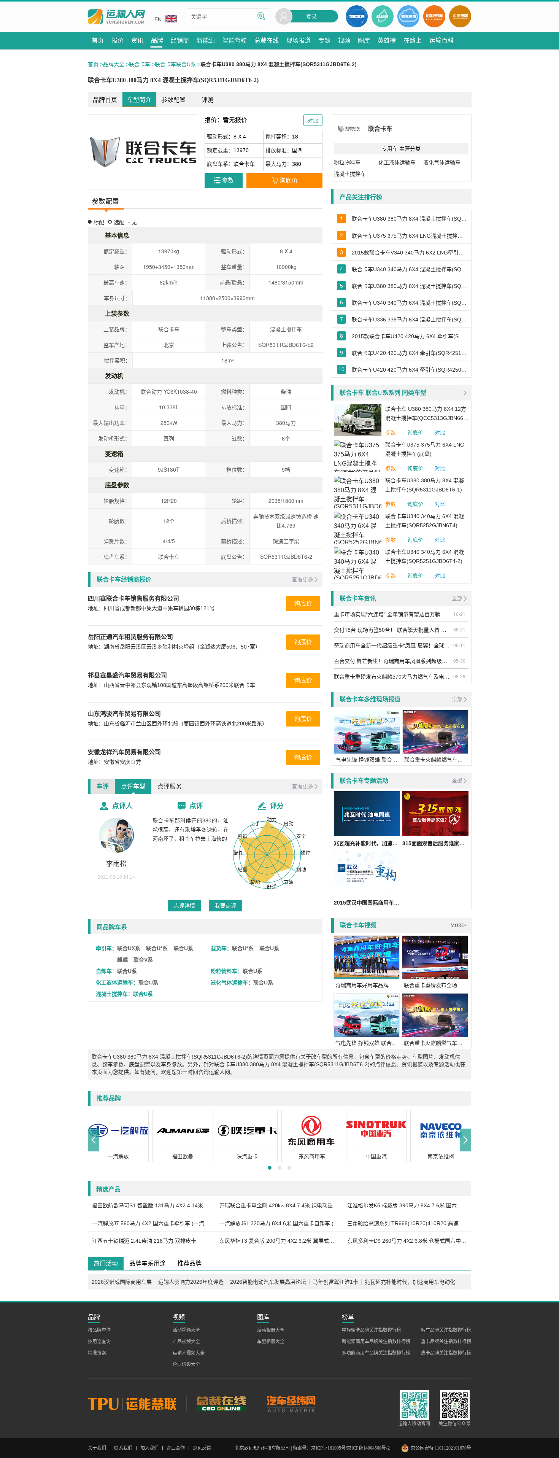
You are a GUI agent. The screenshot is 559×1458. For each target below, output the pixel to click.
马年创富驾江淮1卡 (335, 1282)
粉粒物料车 (347, 162)
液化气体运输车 (442, 162)
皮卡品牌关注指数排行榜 (446, 1353)
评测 (208, 100)
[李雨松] (116, 835)
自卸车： (106, 971)
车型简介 (139, 100)
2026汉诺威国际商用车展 (122, 1282)
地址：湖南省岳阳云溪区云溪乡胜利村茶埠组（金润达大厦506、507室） (174, 647)
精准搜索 (97, 1353)
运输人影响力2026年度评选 (191, 1282)
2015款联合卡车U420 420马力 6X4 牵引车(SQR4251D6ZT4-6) (409, 336)
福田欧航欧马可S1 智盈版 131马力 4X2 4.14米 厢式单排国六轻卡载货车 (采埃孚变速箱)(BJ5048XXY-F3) (152, 1205)
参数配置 (173, 100)
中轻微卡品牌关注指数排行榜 (371, 1330)
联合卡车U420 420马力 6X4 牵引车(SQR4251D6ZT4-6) (409, 353)
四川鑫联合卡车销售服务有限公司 (133, 598)
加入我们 (149, 1448)
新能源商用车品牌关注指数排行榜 (376, 1341)
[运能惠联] (137, 1403)
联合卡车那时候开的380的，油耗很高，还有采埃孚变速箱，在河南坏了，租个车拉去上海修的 (190, 829)
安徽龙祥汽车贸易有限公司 (124, 752)
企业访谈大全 (186, 1364)
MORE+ (459, 925)
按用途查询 (99, 1341)
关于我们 (97, 1448)
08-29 (459, 676)
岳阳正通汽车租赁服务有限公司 (130, 637)
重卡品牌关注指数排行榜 (446, 1341)
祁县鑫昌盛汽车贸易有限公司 (127, 675)
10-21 (459, 614)
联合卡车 (139, 64)
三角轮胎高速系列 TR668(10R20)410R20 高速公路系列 (407, 1223)
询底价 (303, 603)
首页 (93, 64)
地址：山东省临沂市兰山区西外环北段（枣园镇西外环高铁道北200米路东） (177, 723)
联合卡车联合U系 (175, 64)
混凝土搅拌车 (350, 174)
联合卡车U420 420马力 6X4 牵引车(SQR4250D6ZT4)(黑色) (409, 370)
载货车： (221, 948)
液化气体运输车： (232, 982)
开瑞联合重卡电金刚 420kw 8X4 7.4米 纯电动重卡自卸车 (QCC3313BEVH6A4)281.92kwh (279, 1205)
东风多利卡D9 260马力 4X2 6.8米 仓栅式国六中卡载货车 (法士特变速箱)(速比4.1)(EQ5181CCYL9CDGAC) (407, 1241)
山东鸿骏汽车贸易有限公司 (124, 714)
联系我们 (123, 1448)
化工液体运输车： (117, 982)
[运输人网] (116, 17)
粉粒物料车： (227, 971)
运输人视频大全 (189, 1353)
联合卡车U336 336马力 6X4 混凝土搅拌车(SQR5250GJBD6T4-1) (409, 319)
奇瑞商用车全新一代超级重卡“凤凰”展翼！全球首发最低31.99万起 (392, 645)
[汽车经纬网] (291, 1403)
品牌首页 (105, 100)
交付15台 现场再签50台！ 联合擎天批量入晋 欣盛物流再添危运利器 (392, 629)
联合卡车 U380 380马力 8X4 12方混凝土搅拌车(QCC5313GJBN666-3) (426, 414)
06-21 (459, 629)
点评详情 (184, 906)
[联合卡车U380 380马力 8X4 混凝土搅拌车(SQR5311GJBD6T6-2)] (143, 152)
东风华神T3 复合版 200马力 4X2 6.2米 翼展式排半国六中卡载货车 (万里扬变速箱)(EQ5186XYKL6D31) (279, 1241)
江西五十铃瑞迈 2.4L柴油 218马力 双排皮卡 (144, 1241)
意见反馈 (202, 1448)
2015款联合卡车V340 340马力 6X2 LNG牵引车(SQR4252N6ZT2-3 (409, 253)
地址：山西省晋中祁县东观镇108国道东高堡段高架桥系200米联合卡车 (171, 685)
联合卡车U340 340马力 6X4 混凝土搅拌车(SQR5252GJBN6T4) (409, 303)
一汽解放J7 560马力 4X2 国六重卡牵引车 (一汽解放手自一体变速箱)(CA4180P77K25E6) (152, 1223)
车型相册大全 (270, 1341)
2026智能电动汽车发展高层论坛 (268, 1282)
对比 (440, 432)
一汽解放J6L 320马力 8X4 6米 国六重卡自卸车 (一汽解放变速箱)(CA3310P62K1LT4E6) (279, 1223)
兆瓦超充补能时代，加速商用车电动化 (410, 1282)
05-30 (459, 660)
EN (158, 19)
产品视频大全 (186, 1341)
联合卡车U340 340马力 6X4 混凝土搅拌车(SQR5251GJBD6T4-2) (409, 269)
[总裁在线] (221, 1403)
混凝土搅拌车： (114, 994)
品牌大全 (113, 64)
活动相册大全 (270, 1330)
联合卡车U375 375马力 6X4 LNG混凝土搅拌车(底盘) (409, 236)
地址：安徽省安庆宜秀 (114, 762)
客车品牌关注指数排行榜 (446, 1330)
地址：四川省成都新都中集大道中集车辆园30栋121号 (151, 608)
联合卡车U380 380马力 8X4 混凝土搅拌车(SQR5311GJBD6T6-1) (409, 219)
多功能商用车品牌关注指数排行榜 (376, 1353)
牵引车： (106, 948)
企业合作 (176, 1448)
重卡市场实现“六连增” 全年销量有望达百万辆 (387, 614)
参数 (390, 432)
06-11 (459, 645)
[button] (93, 1140)
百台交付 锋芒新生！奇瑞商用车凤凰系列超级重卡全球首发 (392, 661)
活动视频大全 (186, 1330)
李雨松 (116, 863)
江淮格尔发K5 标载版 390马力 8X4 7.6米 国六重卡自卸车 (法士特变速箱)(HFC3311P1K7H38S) (407, 1205)
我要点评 (225, 906)
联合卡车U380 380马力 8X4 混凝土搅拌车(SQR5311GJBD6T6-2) (409, 286)
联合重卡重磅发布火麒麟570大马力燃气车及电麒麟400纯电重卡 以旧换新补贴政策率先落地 (392, 676)
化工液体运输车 (397, 162)
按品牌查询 (99, 1330)
